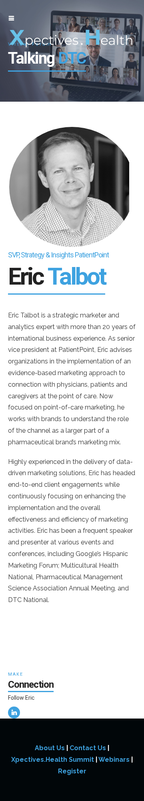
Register (72, 771)
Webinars (114, 759)
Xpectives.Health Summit (52, 759)
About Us (50, 748)
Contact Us (88, 748)
